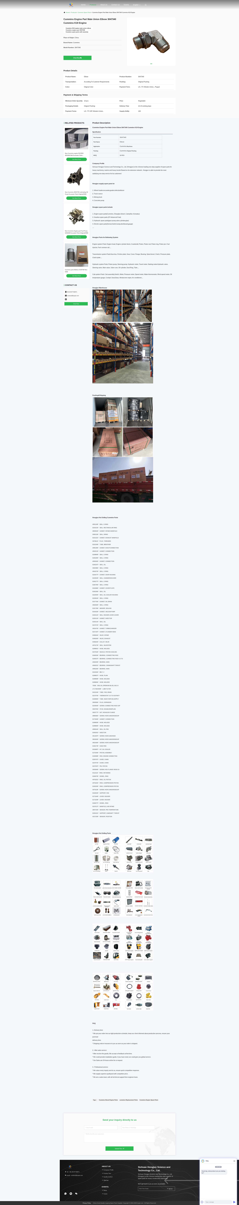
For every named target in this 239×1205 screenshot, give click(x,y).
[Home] (71, 4)
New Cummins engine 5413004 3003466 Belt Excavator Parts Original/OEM (74, 155)
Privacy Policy (87, 1203)
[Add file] (202, 1202)
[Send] (234, 1202)
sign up (170, 1188)
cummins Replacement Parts (129, 1100)
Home (83, 5)
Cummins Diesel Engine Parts (108, 1100)
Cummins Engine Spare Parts (149, 1100)
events (126, 5)
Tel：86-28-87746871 (73, 1172)
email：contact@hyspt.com (74, 1175)
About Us (103, 5)
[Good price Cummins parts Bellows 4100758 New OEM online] (76, 255)
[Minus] (234, 1161)
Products (93, 5)
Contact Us (115, 5)
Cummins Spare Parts (84, 12)
